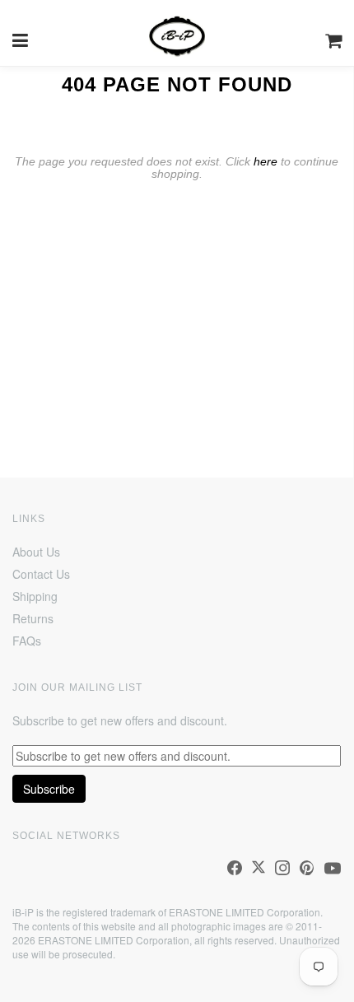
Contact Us (41, 574)
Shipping (35, 596)
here (265, 161)
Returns (33, 618)
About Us (36, 551)
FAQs (26, 640)
